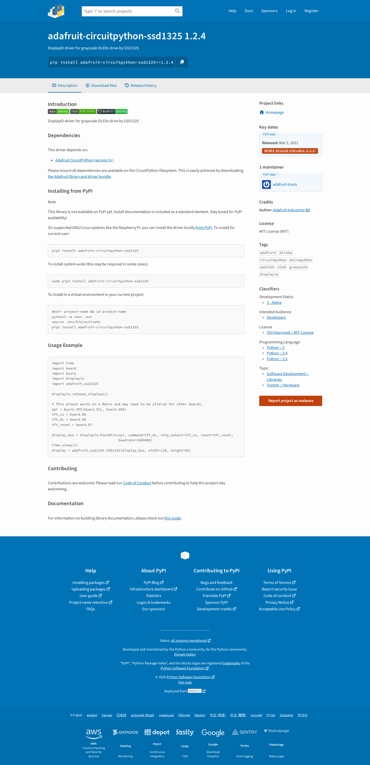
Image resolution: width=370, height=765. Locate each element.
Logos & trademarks (154, 602)
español (92, 715)
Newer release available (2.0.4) (290, 150)
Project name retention (88, 602)
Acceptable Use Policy (277, 609)
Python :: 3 (275, 347)
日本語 (121, 715)
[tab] (64, 85)
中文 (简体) (218, 715)
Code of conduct (277, 595)
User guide (89, 595)
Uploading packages (88, 589)
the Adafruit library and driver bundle (79, 176)
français (107, 715)
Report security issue (279, 589)
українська (166, 715)
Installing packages (88, 582)
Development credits (214, 609)
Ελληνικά (184, 715)
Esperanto (286, 715)
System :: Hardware (283, 385)
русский (256, 715)
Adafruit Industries (289, 210)
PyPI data (269, 134)
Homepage (275, 112)
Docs (249, 11)
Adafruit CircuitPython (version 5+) (84, 160)
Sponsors (269, 11)
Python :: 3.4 (277, 353)
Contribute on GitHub (214, 589)
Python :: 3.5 (277, 359)
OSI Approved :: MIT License (290, 332)
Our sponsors (153, 609)
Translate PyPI (214, 595)
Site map (185, 682)
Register (311, 11)
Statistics (153, 595)
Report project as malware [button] (290, 401)
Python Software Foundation (183, 668)
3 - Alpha (274, 302)
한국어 (303, 715)
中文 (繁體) (238, 715)
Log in (291, 11)
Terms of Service (277, 582)
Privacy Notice (277, 602)
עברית (271, 715)
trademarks (231, 663)
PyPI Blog (151, 582)
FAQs (90, 609)
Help (232, 11)
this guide (172, 518)
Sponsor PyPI (216, 602)
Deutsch (200, 715)
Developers (276, 317)
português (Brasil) (142, 715)
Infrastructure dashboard (151, 589)
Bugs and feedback (217, 582)
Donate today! (185, 654)
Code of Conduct (137, 483)
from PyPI (204, 227)
